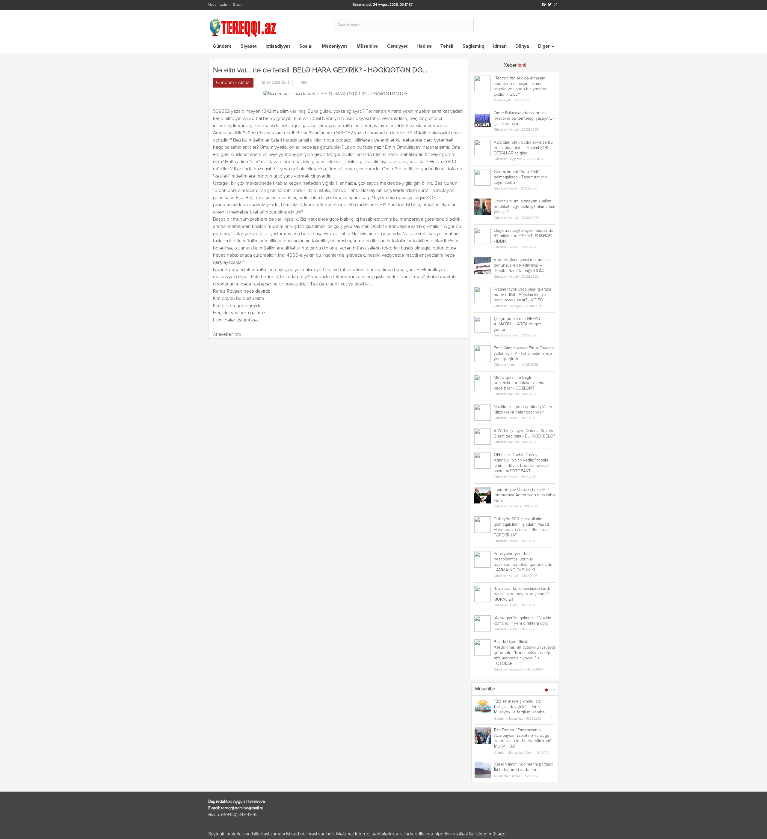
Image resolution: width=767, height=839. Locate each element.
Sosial (305, 46)
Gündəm (222, 46)
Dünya (522, 46)
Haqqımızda (217, 5)
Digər (544, 46)
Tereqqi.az (244, 27)
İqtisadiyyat (277, 46)
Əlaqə (237, 5)
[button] (546, 690)
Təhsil (446, 46)
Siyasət (248, 46)
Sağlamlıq (473, 46)
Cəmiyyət (397, 46)
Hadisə (424, 46)
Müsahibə (367, 46)
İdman (500, 46)
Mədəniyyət (334, 46)
